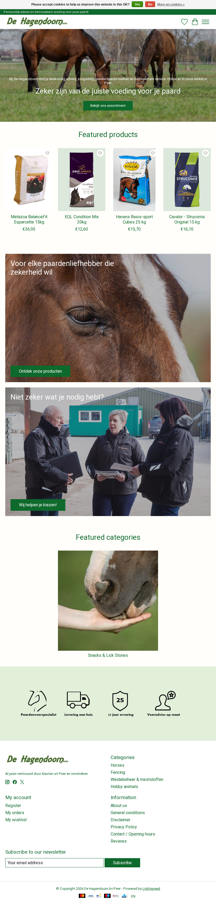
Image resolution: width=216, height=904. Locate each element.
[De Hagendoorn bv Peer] (37, 21)
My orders (14, 812)
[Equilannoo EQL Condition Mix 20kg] (81, 179)
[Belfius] (115, 896)
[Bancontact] (99, 896)
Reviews (119, 841)
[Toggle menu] (205, 22)
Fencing (118, 772)
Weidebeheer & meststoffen (137, 779)
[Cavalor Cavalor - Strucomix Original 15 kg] (187, 179)
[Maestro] (107, 896)
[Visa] (90, 896)
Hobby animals (124, 786)
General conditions (128, 812)
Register (13, 805)
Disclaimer (120, 819)
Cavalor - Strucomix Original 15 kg (187, 219)
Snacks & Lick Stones (108, 655)
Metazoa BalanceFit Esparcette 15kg (29, 219)
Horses (117, 765)
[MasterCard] (82, 896)
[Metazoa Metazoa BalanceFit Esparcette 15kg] (29, 179)
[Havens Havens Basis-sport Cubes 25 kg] (134, 179)
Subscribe (122, 862)
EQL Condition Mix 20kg (82, 219)
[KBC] (124, 896)
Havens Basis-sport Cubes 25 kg (134, 219)
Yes (137, 4)
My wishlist (16, 819)
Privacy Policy (124, 826)
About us (119, 805)
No (150, 4)
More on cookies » (171, 4)
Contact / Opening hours (133, 834)
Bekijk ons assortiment (108, 106)
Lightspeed (151, 889)
